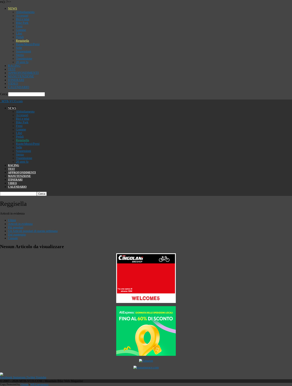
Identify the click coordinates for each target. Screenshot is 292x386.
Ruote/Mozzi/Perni (28, 44)
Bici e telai (22, 19)
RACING (14, 65)
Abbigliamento (25, 12)
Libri (19, 33)
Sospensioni (23, 51)
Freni (19, 26)
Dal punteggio (17, 234)
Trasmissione (24, 58)
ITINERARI (16, 80)
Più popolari (15, 227)
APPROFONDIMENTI (23, 72)
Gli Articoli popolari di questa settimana (33, 231)
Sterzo (20, 55)
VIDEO (13, 83)
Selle (19, 47)
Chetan (24, 384)
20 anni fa (22, 62)
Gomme (21, 30)
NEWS (12, 8)
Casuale (13, 238)
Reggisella (22, 40)
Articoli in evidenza (20, 223)
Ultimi (12, 220)
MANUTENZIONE (21, 76)
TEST (12, 69)
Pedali (20, 37)
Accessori (22, 15)
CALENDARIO (18, 87)
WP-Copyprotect (39, 384)
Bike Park (22, 22)
